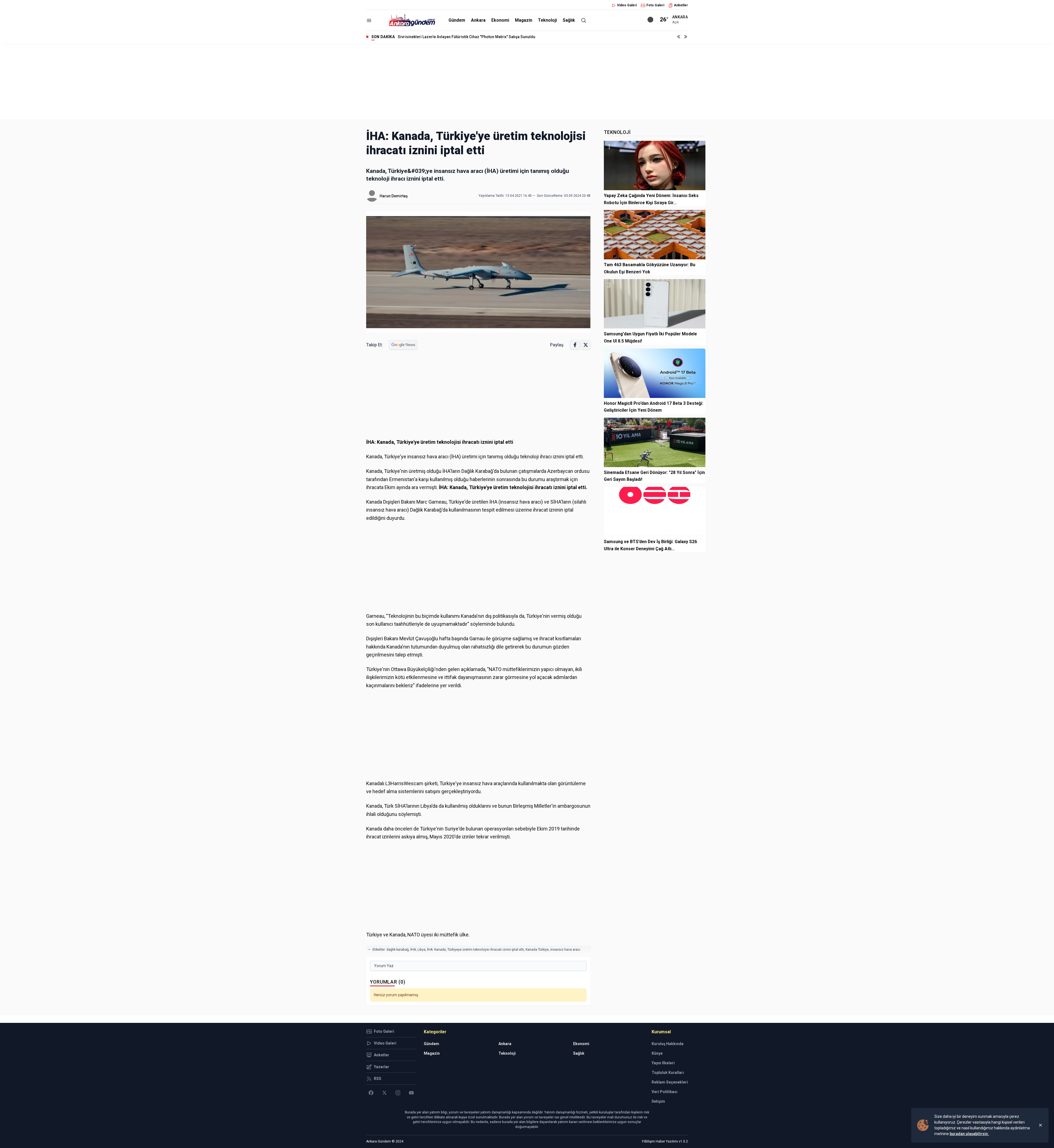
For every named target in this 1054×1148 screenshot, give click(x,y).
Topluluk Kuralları (668, 1072)
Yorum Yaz (384, 966)
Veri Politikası (664, 1092)
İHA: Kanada (436, 949)
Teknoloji (547, 20)
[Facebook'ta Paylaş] (575, 345)
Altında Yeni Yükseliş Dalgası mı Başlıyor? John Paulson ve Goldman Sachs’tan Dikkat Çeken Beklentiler (490, 37)
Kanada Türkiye (537, 949)
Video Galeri (627, 5)
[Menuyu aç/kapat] (369, 20)
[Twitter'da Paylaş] (585, 345)
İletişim (658, 1101)
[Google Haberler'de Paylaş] (403, 345)
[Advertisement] (527, 81)
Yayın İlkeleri (663, 1063)
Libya (421, 949)
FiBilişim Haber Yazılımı (660, 1141)
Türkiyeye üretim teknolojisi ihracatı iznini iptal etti (485, 949)
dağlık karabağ (397, 949)
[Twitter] (384, 1092)
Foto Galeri (655, 5)
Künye (657, 1053)
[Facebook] (371, 1092)
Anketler (681, 5)
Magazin (523, 20)
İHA (413, 949)
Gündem (456, 20)
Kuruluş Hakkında (667, 1044)
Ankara (478, 20)
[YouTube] (411, 1092)
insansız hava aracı (565, 949)
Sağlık (569, 20)
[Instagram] (398, 1092)
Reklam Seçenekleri (670, 1082)
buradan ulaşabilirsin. (969, 1134)
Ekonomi (500, 20)
